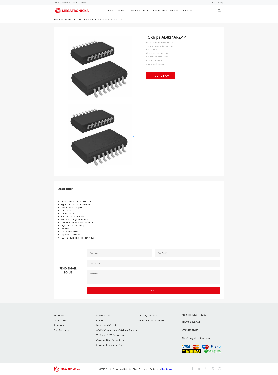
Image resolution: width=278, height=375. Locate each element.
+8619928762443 (65, 2)
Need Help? (219, 2)
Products (122, 10)
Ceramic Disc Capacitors (110, 340)
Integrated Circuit (106, 325)
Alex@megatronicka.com (196, 338)
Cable (99, 320)
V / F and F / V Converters (110, 335)
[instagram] (219, 368)
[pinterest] (213, 368)
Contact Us (187, 10)
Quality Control (159, 10)
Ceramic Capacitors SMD (110, 345)
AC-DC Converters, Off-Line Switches (117, 330)
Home (111, 10)
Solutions (135, 10)
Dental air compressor (152, 320)
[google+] (206, 368)
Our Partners (61, 330)
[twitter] (199, 368)
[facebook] (192, 368)
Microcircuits (103, 315)
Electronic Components (85, 19)
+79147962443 (80, 2)
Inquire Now (161, 75)
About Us (174, 10)
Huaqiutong (166, 369)
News (146, 10)
